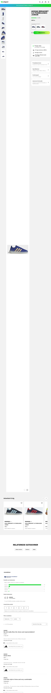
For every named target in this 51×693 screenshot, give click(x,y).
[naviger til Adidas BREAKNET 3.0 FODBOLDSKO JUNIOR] (38, 27)
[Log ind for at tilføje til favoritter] (32, 32)
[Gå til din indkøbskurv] (45, 1)
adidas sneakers (19, 549)
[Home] (4, 2)
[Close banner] (50, 5)
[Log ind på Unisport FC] (42, 1)
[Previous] (43, 498)
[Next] (46, 498)
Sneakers (27, 549)
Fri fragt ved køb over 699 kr (41, 50)
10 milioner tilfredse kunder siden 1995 (40, 56)
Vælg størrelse (41, 32)
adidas (34, 549)
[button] (3, 14)
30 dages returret (38, 52)
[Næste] (27, 490)
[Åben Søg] (40, 2)
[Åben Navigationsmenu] (48, 1)
